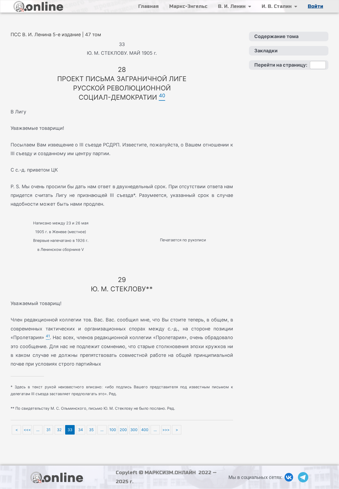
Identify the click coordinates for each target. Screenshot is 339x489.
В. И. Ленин (232, 6)
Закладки (266, 50)
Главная (148, 6)
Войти (315, 6)
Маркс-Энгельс (188, 6)
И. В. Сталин (277, 6)
